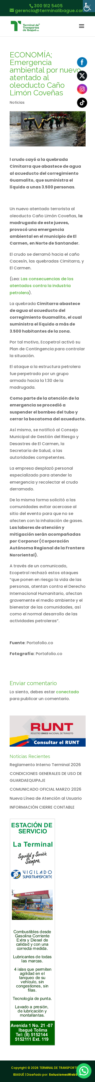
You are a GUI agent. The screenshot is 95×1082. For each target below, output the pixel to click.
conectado (67, 692)
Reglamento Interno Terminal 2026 (45, 765)
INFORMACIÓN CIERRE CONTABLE (42, 807)
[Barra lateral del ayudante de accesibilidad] (89, 6)
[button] (83, 1070)
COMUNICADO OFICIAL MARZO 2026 (45, 789)
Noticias (17, 102)
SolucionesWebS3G (65, 1074)
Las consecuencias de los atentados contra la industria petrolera (41, 285)
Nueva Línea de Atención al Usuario (46, 798)
